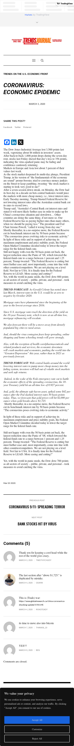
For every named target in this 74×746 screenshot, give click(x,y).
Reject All (37, 738)
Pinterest (27, 127)
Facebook (7, 127)
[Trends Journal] (37, 41)
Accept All (37, 720)
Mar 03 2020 (9, 483)
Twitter (18, 127)
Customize (37, 729)
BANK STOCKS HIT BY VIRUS (37, 523)
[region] (37, 717)
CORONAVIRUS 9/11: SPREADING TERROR (37, 506)
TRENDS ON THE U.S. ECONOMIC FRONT (25, 74)
